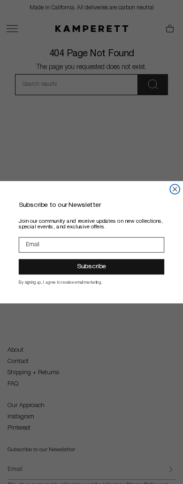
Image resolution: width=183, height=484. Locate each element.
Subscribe (91, 266)
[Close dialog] (175, 189)
